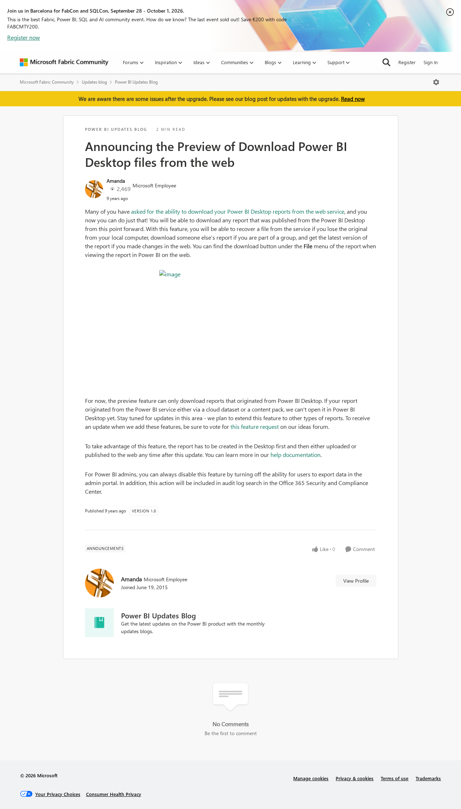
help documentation (295, 454)
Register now (23, 37)
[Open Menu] (436, 82)
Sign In (431, 62)
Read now (353, 98)
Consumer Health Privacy (113, 794)
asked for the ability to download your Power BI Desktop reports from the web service (237, 211)
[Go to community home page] (64, 62)
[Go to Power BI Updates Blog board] (99, 622)
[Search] (386, 62)
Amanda (116, 180)
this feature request (254, 426)
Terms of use (394, 778)
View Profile (356, 580)
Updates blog (94, 82)
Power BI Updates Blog (136, 82)
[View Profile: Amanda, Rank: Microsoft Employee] (94, 189)
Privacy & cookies (354, 778)
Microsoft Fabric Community (47, 82)
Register (407, 62)
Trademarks (428, 778)
